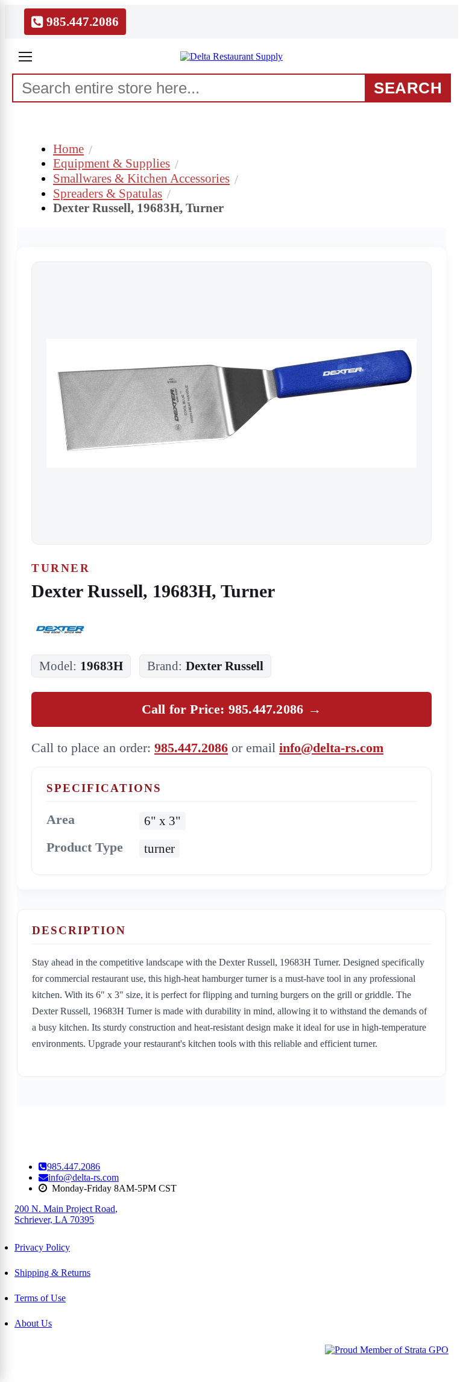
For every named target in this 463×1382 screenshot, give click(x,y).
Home (68, 148)
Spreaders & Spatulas (107, 193)
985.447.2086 (191, 747)
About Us (33, 1323)
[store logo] (231, 56)
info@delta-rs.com (331, 747)
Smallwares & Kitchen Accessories (141, 178)
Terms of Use (40, 1298)
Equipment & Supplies (111, 163)
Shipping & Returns (52, 1272)
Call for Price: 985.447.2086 (232, 709)
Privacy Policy (42, 1247)
